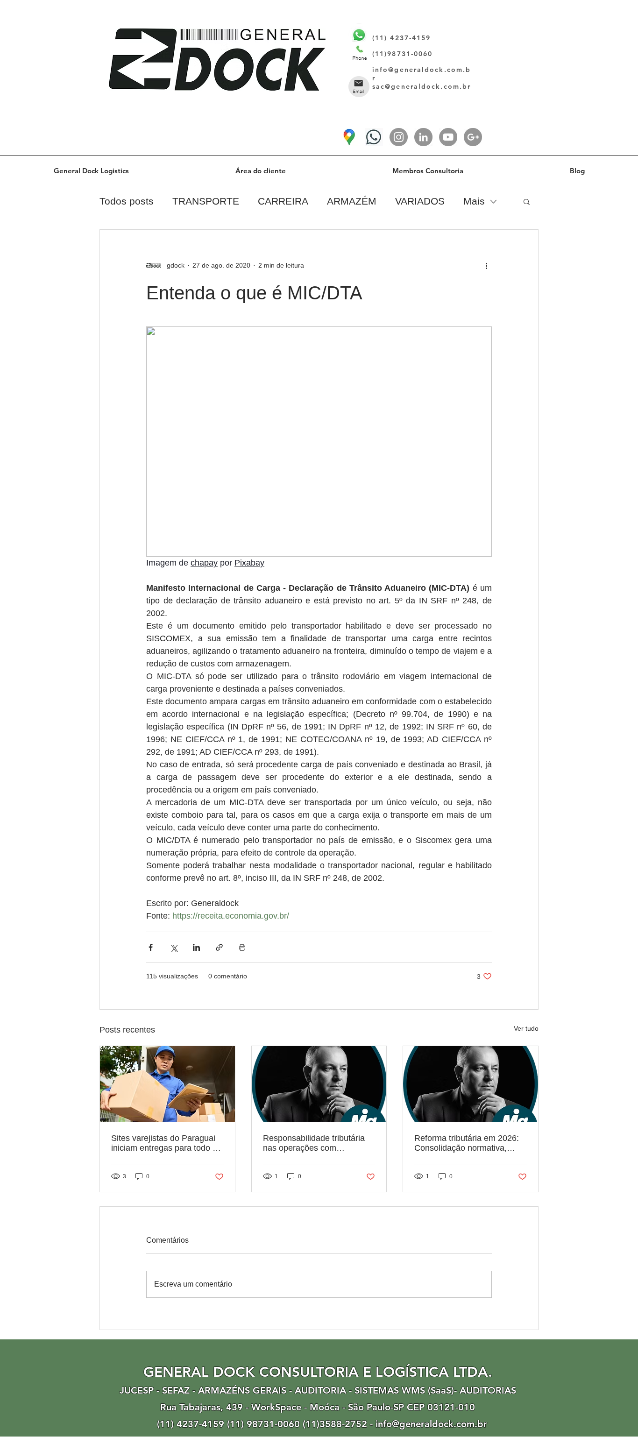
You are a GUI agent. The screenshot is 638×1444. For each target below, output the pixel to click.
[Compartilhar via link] (219, 947)
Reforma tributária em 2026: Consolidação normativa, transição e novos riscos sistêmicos (466, 1143)
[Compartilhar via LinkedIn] (196, 947)
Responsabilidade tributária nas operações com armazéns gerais (314, 1143)
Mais (474, 201)
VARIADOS (420, 201)
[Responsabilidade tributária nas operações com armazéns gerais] (319, 1084)
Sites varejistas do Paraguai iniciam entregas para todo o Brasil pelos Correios (164, 1143)
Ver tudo (526, 1028)
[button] (526, 201)
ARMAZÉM (351, 201)
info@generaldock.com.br (431, 1424)
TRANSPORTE (205, 201)
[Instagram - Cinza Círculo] (399, 137)
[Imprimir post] (242, 947)
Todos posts (126, 201)
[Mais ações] (486, 265)
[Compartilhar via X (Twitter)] (173, 947)
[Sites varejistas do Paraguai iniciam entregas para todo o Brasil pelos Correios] (167, 1084)
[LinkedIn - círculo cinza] (423, 137)
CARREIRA (283, 201)
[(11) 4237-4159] (374, 137)
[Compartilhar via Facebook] (150, 947)
